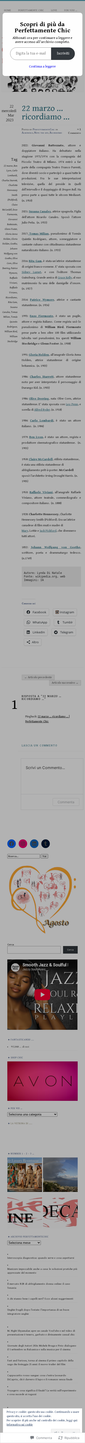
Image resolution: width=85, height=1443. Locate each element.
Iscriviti (63, 53)
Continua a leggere (42, 66)
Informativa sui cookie (20, 1424)
